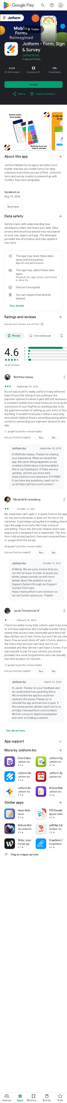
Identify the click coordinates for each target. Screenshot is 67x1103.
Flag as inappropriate (21, 854)
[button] (39, 72)
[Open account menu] (60, 5)
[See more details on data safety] (17, 305)
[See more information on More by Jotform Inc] (60, 750)
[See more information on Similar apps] (60, 802)
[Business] (13, 206)
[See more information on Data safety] (60, 216)
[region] (33, 70)
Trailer (33, 29)
